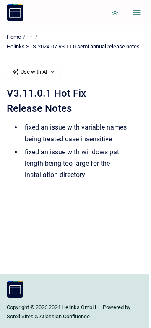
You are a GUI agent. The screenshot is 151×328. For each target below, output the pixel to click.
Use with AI (34, 72)
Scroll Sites (20, 316)
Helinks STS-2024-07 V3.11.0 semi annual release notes (73, 46)
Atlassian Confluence (64, 316)
